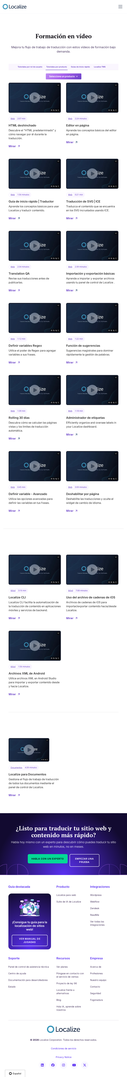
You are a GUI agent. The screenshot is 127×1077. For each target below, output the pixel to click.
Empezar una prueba (84, 860)
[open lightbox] (35, 98)
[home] (14, 6)
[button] (120, 7)
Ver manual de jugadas (29, 940)
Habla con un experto (47, 858)
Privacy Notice (63, 1057)
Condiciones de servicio (63, 1048)
